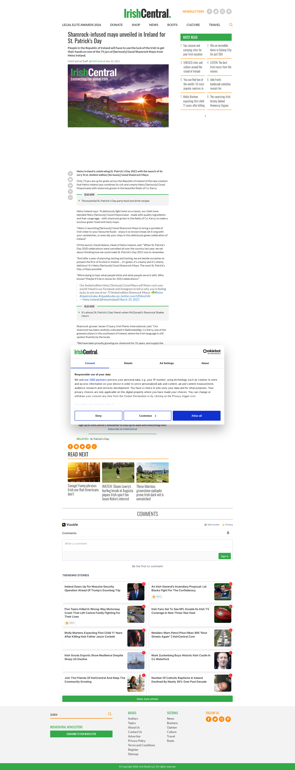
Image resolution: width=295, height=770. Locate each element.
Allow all (197, 415)
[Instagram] (222, 11)
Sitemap (133, 754)
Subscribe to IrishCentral (122, 428)
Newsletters (193, 11)
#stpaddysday (107, 296)
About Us (134, 727)
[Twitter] (216, 11)
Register (133, 749)
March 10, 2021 (129, 299)
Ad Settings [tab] (167, 363)
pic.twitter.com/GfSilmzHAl (133, 296)
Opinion (172, 727)
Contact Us (135, 732)
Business (172, 723)
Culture (172, 732)
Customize (145, 415)
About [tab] (205, 363)
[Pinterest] (229, 11)
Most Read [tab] (190, 37)
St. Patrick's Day (99, 438)
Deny (98, 415)
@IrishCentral (97, 61)
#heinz (159, 292)
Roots (170, 741)
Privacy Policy (137, 741)
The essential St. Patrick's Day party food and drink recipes (115, 200)
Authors (133, 718)
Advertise (134, 736)
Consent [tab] (90, 363)
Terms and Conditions (141, 745)
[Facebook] (209, 11)
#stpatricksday (89, 296)
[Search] (231, 25)
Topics (132, 723)
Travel (171, 736)
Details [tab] (128, 363)
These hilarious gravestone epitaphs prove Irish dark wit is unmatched (150, 492)
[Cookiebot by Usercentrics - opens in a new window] (206, 352)
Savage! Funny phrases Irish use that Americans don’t (83, 489)
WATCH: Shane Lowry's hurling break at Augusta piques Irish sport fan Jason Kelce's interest (117, 492)
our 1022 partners (95, 379)
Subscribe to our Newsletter (81, 734)
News (170, 718)
